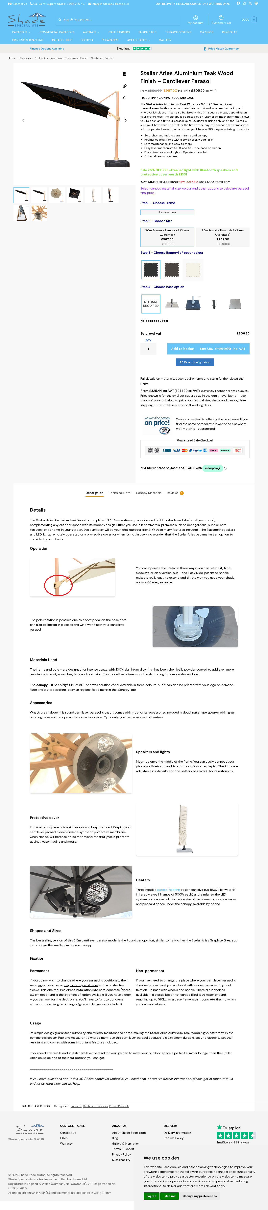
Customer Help (221, 23)
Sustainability (121, 1160)
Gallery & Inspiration (125, 1144)
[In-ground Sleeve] (214, 304)
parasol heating (168, 890)
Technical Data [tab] (120, 493)
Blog (115, 1138)
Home (12, 58)
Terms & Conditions (126, 1149)
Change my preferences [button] (200, 1196)
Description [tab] (94, 493)
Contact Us (68, 1133)
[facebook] (240, 4)
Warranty (66, 1144)
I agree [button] (151, 1196)
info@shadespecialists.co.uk (110, 4)
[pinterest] (257, 4)
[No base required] (150, 304)
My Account (196, 23)
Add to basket (208, 349)
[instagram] (246, 4)
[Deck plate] (235, 304)
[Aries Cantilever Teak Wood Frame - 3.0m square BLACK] (150, 270)
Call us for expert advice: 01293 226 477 (59, 4)
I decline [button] (169, 1196)
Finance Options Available (47, 48)
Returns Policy (173, 1138)
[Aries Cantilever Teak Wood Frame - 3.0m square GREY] (172, 270)
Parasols (25, 58)
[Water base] (193, 304)
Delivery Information (177, 1133)
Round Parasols (119, 1106)
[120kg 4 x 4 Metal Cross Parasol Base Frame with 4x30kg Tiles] (172, 304)
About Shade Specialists (129, 1133)
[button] (249, 19)
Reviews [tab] (174, 493)
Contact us (19, 4)
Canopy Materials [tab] (148, 493)
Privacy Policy (121, 1155)
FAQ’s (64, 1138)
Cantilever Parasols (95, 1106)
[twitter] (252, 4)
